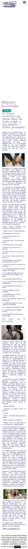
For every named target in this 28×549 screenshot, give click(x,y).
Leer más (24, 546)
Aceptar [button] (17, 546)
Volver (7, 110)
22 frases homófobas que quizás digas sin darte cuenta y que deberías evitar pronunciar (13, 120)
